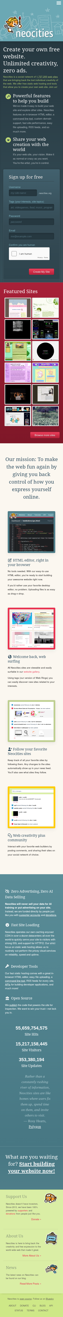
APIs (7, 984)
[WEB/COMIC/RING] (18, 416)
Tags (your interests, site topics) (26, 201)
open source (26, 1298)
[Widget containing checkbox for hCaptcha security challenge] (29, 253)
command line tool (23, 118)
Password (14, 216)
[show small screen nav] (59, 3)
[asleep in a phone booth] (18, 329)
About (12, 1305)
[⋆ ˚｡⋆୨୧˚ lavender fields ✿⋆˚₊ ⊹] (45, 416)
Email (12, 230)
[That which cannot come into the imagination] (18, 394)
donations (51, 915)
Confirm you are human (22, 244)
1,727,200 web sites (47, 77)
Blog (43, 1305)
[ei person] (45, 373)
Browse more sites (45, 435)
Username (14, 187)
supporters (23, 1210)
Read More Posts (29, 1283)
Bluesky (50, 1298)
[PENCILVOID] (18, 373)
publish (13, 1005)
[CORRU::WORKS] (45, 351)
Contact (43, 1310)
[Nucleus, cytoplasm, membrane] (45, 308)
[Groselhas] (18, 308)
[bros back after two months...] (45, 394)
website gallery (31, 671)
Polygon (35, 1127)
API (51, 1305)
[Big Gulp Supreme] (45, 329)
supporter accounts (29, 915)
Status (19, 1310)
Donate (35, 1219)
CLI (34, 1305)
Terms (30, 1310)
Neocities (12, 1298)
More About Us (31, 1255)
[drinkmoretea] (18, 351)
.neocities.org (44, 193)
